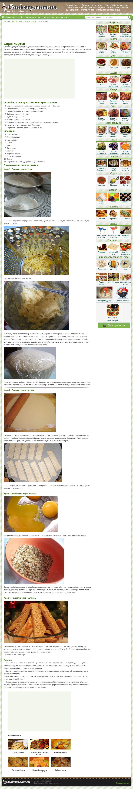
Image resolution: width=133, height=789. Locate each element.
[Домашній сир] (113, 250)
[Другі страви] (113, 280)
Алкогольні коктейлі (101, 236)
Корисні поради (122, 301)
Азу (101, 84)
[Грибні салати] (101, 49)
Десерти (113, 190)
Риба (113, 106)
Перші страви (101, 283)
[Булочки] (113, 217)
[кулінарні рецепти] (31, 12)
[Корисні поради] (122, 298)
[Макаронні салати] (125, 49)
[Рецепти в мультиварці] (113, 315)
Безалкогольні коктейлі (114, 236)
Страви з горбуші (113, 119)
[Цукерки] (125, 200)
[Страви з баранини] (113, 83)
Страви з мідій (125, 136)
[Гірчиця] (113, 183)
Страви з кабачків (125, 152)
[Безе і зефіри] (101, 200)
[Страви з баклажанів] (113, 150)
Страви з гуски (101, 102)
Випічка (113, 206)
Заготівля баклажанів (125, 253)
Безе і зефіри (102, 203)
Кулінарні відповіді (104, 301)
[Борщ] (101, 66)
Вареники (102, 269)
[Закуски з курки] (113, 32)
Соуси (113, 173)
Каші (125, 269)
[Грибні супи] (125, 66)
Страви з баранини (113, 85)
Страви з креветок (113, 136)
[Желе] (113, 200)
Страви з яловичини (125, 85)
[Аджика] (101, 183)
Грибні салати (102, 52)
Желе (113, 202)
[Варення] (101, 250)
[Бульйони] (113, 66)
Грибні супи (125, 68)
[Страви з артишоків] (101, 150)
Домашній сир (113, 253)
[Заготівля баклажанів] (125, 250)
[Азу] (101, 83)
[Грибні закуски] (101, 32)
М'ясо (114, 72)
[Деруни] (113, 267)
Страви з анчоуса (101, 119)
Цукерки (125, 202)
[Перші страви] (101, 280)
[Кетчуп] (125, 183)
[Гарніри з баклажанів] (101, 166)
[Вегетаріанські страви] (125, 280)
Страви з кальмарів (101, 136)
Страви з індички (113, 102)
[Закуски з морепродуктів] (125, 32)
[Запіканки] (125, 217)
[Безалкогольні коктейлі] (113, 233)
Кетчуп (125, 185)
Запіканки (125, 218)
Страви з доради (125, 119)
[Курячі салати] (113, 49)
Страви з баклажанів (113, 152)
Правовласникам (122, 783)
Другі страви (113, 282)
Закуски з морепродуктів (125, 35)
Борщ (101, 68)
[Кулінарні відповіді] (104, 298)
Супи (113, 55)
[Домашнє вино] (125, 233)
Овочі (114, 139)
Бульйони (113, 68)
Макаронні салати (125, 52)
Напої (113, 223)
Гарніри (113, 156)
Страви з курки (125, 102)
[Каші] (125, 267)
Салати (113, 39)
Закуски (113, 22)
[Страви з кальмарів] (101, 133)
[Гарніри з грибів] (113, 166)
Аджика (101, 185)
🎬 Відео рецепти (114, 325)
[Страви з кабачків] (125, 150)
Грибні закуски (101, 35)
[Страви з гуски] (101, 99)
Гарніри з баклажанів (101, 169)
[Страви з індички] (113, 99)
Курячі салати (114, 52)
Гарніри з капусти (125, 169)
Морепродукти (113, 123)
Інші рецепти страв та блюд (114, 257)
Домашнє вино (125, 236)
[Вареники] (101, 267)
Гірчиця (113, 185)
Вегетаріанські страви (125, 283)
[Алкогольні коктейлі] (101, 233)
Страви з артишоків (101, 152)
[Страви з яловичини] (125, 83)
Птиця (113, 89)
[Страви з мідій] (125, 133)
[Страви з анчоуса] (101, 116)
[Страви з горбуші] (113, 116)
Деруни (113, 269)
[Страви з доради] (125, 116)
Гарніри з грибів (113, 169)
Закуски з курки (113, 35)
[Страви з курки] (125, 99)
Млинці (102, 218)
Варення (101, 252)
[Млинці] (101, 217)
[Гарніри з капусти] (125, 166)
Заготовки (113, 240)
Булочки (113, 218)
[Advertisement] (48, 32)
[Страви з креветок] (113, 133)
